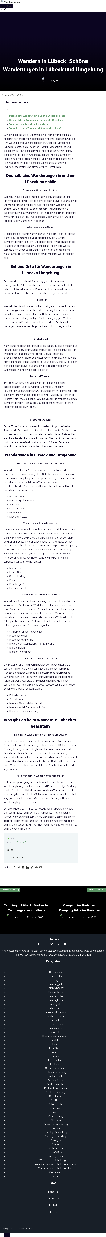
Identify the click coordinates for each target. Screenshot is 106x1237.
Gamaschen (55, 1020)
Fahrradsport (56, 1008)
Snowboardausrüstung (56, 1124)
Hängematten (55, 1028)
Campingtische (56, 1000)
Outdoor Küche (56, 1076)
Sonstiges (56, 1140)
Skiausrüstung (55, 1116)
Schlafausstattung (55, 1092)
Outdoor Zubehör (56, 1084)
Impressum (53, 1191)
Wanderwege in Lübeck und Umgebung (29, 124)
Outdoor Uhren (56, 1080)
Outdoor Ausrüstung (55, 1068)
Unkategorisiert (56, 1156)
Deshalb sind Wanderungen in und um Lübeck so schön (37, 116)
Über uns (53, 1212)
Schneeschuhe (56, 1108)
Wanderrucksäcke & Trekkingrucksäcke (56, 1164)
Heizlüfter (56, 1040)
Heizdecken (55, 1032)
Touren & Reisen (18, 95)
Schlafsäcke (55, 1096)
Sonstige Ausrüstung (56, 1132)
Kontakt (53, 1205)
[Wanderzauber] (10, 2)
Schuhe (56, 1112)
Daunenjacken (55, 1004)
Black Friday (55, 976)
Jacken (56, 1056)
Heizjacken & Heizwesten (55, 1036)
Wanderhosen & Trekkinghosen (55, 1160)
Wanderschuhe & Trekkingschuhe (55, 1168)
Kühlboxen (55, 1064)
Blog (55, 980)
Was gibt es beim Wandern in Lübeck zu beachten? (35, 128)
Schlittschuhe (56, 1104)
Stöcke (56, 1144)
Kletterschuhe (55, 1060)
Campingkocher (55, 988)
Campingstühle (56, 996)
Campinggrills (56, 984)
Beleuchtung (56, 972)
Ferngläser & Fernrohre (55, 1012)
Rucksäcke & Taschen (55, 1088)
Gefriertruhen (56, 1024)
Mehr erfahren (83, 954)
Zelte (56, 1176)
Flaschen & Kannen (56, 1016)
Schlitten (55, 1100)
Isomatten (55, 1052)
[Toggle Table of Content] (6, 109)
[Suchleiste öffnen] (3, 9)
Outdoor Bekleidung (55, 1072)
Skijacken (56, 1120)
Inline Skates (56, 1048)
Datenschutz (53, 1198)
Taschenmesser (55, 1148)
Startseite (6, 95)
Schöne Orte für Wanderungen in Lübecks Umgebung (36, 120)
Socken (56, 1128)
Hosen (55, 1044)
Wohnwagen (55, 1172)
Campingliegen (56, 992)
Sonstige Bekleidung (56, 1136)
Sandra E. (22, 842)
